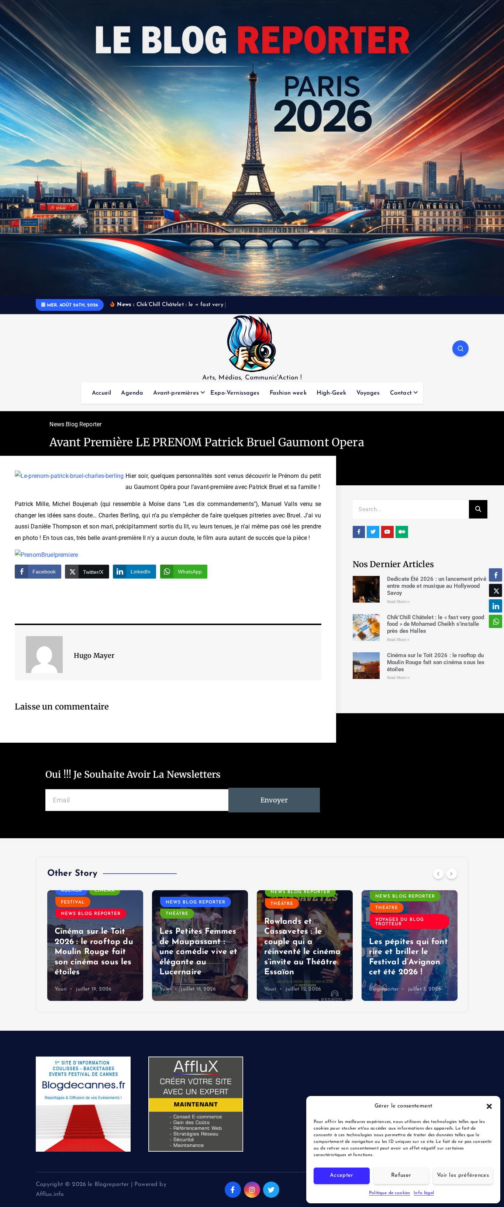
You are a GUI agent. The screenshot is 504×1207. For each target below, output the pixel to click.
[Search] (478, 509)
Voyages (368, 393)
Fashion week (288, 393)
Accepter (341, 1175)
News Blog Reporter (75, 424)
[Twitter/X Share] (495, 590)
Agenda (132, 393)
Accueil (101, 393)
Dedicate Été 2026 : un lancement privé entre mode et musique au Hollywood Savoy (436, 586)
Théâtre (177, 914)
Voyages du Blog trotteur (399, 922)
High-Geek (331, 393)
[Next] (451, 873)
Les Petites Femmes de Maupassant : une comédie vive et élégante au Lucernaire (198, 952)
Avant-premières (176, 393)
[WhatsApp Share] (495, 621)
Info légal (424, 1193)
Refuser (401, 1175)
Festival (73, 902)
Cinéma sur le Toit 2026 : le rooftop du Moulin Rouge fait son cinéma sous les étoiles (436, 662)
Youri (61, 989)
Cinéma (104, 890)
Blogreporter (384, 989)
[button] (489, 1106)
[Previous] (438, 873)
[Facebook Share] (495, 575)
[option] (95, 945)
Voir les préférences (463, 1175)
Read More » (398, 601)
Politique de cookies (389, 1193)
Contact (401, 393)
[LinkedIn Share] (495, 606)
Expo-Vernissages (235, 393)
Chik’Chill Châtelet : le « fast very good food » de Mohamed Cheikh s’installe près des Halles (435, 624)
